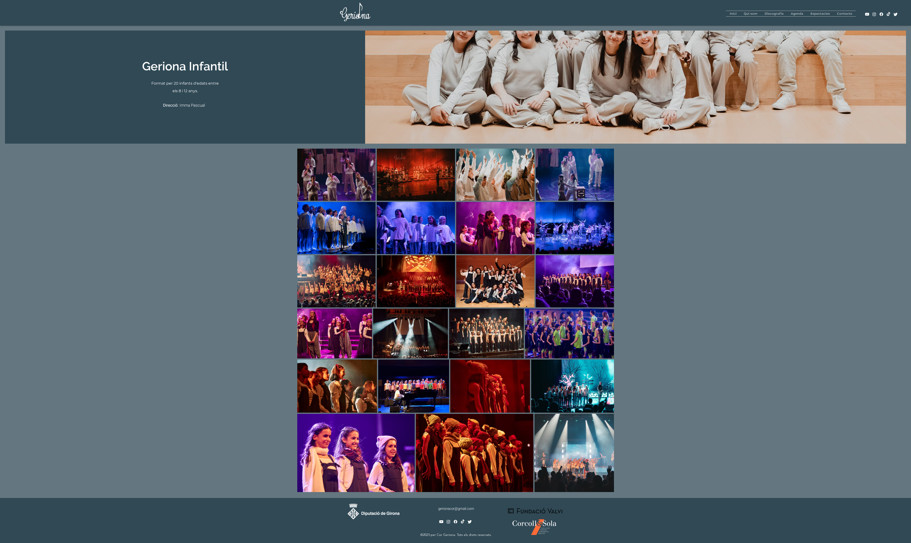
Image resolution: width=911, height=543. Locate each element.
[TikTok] (888, 14)
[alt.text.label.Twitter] (895, 14)
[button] (750, 13)
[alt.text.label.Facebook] (881, 14)
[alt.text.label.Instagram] (874, 14)
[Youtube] (867, 14)
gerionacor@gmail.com (456, 508)
